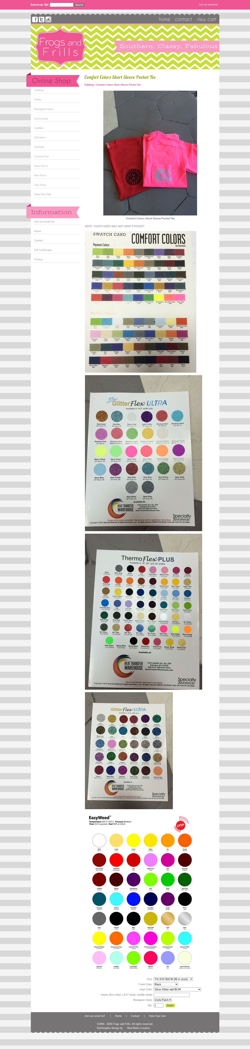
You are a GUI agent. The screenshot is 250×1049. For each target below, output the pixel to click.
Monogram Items (43, 109)
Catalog (89, 84)
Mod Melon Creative (138, 1028)
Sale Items (40, 184)
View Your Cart (42, 194)
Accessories (41, 118)
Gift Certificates (43, 250)
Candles (38, 128)
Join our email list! (208, 4)
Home (37, 231)
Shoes (37, 99)
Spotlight (39, 146)
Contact (38, 240)
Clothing (38, 90)
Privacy (38, 259)
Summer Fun (41, 156)
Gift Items (40, 137)
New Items (40, 175)
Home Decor (41, 166)
